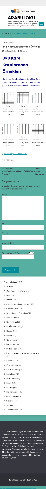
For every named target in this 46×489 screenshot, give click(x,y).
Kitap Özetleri (12, 365)
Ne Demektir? (12, 392)
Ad (4, 223)
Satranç (9, 401)
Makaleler (10, 374)
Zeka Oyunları (8, 42)
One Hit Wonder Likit (16, 488)
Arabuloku (21, 18)
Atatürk (9, 286)
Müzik (9, 383)
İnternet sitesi (8, 243)
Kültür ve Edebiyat (14, 369)
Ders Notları (11, 317)
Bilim (8, 295)
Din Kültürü (11, 322)
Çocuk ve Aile (12, 308)
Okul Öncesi (11, 396)
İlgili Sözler (10, 344)
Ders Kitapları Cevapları (16, 313)
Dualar (9, 331)
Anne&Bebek (12, 282)
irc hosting (10, 488)
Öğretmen (24, 51)
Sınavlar (9, 405)
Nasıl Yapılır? (11, 387)
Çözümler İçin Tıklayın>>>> (14, 153)
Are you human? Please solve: (15, 253)
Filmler (9, 335)
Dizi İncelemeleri (13, 326)
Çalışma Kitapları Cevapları (17, 304)
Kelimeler (10, 360)
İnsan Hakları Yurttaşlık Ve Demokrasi (22, 353)
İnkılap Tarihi (11, 349)
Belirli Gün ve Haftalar (15, 291)
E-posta (6, 233)
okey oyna (2, 488)
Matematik (11, 378)
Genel (8, 340)
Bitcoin (9, 299)
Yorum (5, 194)
